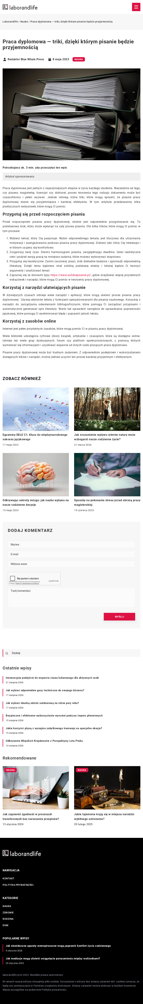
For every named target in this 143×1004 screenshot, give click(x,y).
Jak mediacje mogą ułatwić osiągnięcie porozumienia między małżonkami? (53, 958)
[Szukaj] (7, 653)
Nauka (78, 59)
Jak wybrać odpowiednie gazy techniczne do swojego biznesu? (45, 690)
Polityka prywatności (18, 884)
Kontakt (8, 878)
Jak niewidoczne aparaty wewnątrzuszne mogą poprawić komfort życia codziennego (58, 945)
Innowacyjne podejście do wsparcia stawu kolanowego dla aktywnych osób (52, 677)
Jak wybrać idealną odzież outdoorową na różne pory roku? (42, 703)
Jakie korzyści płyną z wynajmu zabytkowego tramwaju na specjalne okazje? (54, 728)
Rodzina (8, 918)
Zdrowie (8, 912)
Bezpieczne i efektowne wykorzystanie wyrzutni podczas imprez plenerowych (54, 715)
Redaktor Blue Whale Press (26, 59)
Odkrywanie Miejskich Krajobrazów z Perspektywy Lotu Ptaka (44, 740)
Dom (5, 925)
